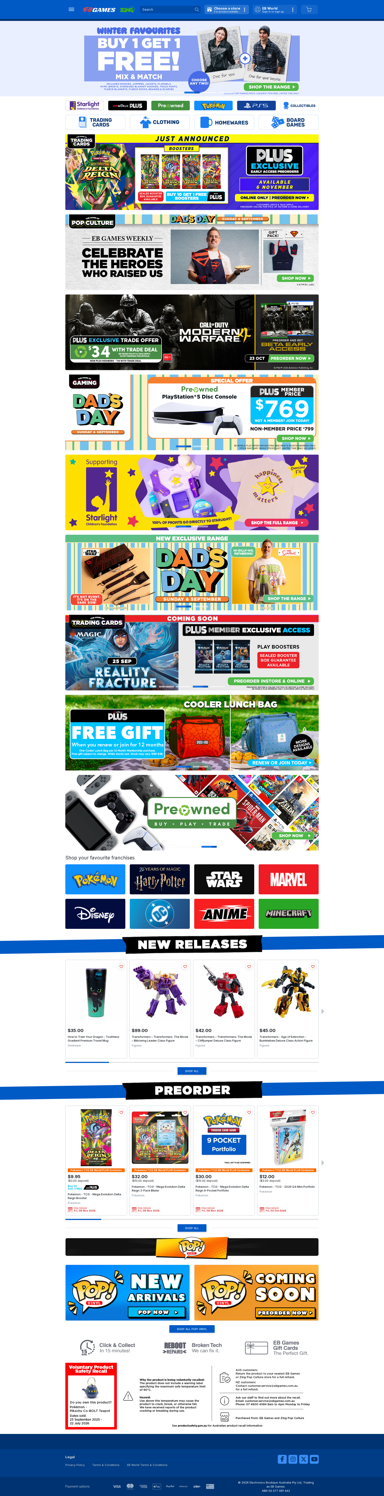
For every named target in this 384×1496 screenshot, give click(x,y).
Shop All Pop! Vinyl (192, 1329)
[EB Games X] (303, 1459)
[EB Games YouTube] (314, 1459)
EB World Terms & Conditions (147, 1465)
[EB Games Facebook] (282, 1459)
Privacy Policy (75, 1465)
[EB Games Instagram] (292, 1459)
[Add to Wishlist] (121, 966)
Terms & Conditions (106, 1465)
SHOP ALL (192, 1071)
